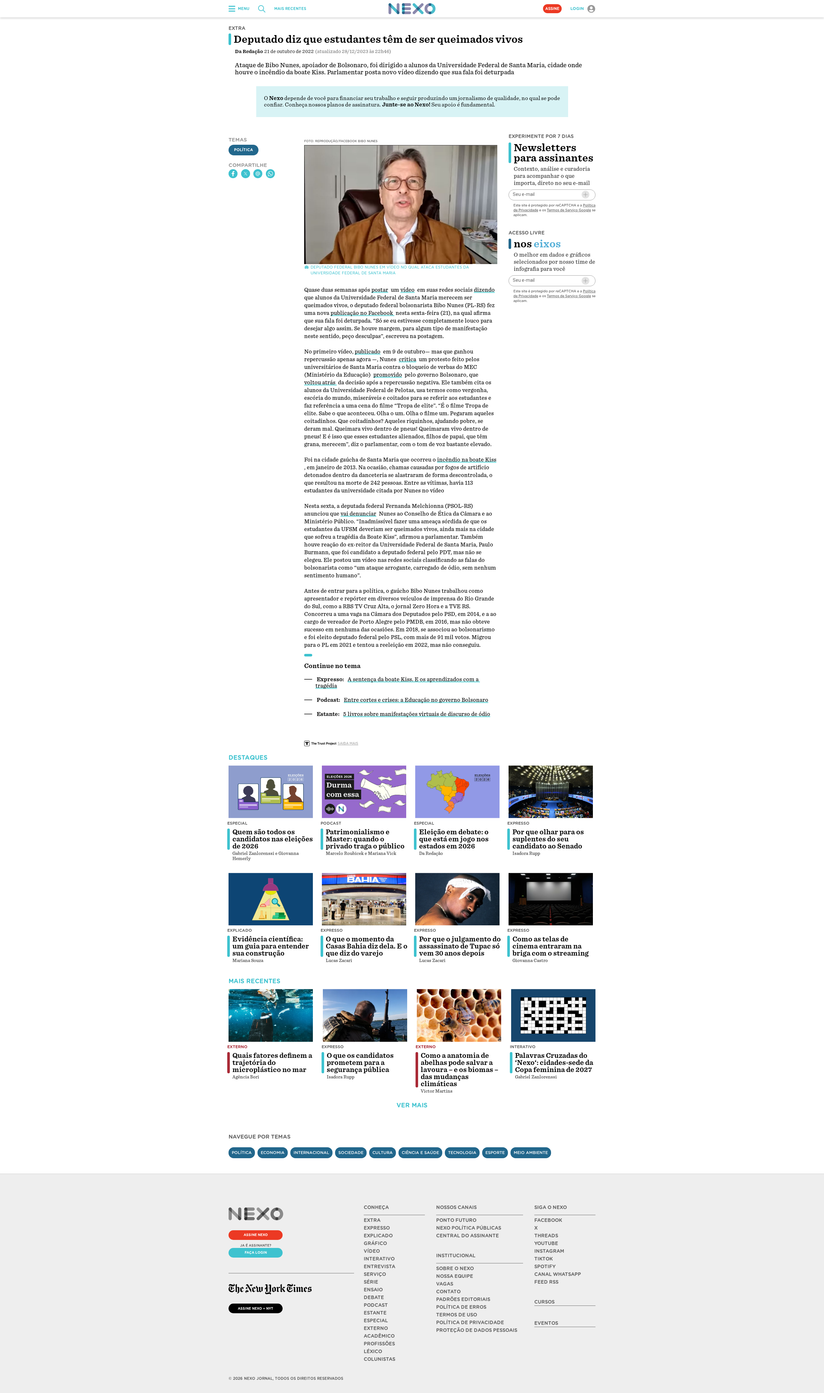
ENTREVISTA (379, 1266)
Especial (237, 823)
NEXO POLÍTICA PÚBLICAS (468, 1228)
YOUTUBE (546, 1243)
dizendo (484, 290)
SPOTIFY (545, 1266)
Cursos (544, 1302)
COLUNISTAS (379, 1359)
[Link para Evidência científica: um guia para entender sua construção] (271, 899)
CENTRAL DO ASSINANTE (467, 1235)
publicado (367, 352)
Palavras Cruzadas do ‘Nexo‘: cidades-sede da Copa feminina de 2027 (554, 1062)
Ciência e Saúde (420, 1152)
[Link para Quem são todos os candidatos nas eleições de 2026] (271, 791)
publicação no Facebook (362, 313)
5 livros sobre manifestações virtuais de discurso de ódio (416, 714)
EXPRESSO (377, 1228)
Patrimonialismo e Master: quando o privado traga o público (365, 839)
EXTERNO (376, 1328)
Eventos (546, 1323)
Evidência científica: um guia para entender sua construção (270, 946)
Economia (273, 1152)
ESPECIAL (376, 1320)
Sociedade (350, 1152)
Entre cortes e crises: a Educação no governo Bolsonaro (416, 700)
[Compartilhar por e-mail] (257, 173)
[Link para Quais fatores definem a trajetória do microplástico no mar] (271, 1015)
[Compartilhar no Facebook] (233, 173)
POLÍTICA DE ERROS (461, 1307)
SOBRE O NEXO (455, 1268)
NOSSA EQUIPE (454, 1276)
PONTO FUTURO (456, 1220)
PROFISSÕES (379, 1343)
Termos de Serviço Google (569, 210)
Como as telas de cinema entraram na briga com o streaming (550, 946)
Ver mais (412, 1105)
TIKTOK (543, 1258)
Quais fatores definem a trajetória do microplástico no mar (272, 1062)
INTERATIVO (379, 1258)
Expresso (518, 823)
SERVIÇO (375, 1274)
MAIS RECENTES (290, 8)
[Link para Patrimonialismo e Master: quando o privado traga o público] (364, 791)
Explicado (239, 930)
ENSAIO (373, 1289)
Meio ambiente (531, 1152)
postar (379, 290)
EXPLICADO (378, 1235)
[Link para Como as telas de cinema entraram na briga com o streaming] (551, 899)
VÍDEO (372, 1251)
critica (407, 359)
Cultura (382, 1152)
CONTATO (448, 1291)
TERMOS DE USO (456, 1314)
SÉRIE (371, 1282)
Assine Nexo (256, 1235)
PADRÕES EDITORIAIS (463, 1299)
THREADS (546, 1235)
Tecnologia (462, 1152)
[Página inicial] (412, 8)
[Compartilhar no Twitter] (245, 173)
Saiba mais (348, 743)
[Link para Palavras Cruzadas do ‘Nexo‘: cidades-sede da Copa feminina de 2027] (553, 1015)
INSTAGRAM (549, 1251)
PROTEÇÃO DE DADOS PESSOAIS (476, 1330)
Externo (237, 1046)
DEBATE (374, 1297)
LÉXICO (373, 1351)
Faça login (256, 1252)
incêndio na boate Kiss (466, 460)
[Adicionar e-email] (585, 194)
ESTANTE (375, 1312)
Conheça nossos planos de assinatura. (333, 105)
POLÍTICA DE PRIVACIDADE (470, 1322)
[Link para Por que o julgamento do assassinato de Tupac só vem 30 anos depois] (457, 899)
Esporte (495, 1152)
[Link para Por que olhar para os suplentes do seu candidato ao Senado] (551, 791)
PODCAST (376, 1305)
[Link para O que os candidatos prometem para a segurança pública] (365, 1015)
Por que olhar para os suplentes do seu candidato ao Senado (548, 839)
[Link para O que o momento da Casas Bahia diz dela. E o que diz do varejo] (364, 899)
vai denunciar (358, 514)
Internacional (311, 1152)
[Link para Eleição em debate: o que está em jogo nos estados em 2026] (457, 791)
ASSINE (552, 8)
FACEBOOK (548, 1220)
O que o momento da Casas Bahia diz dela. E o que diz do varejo (366, 946)
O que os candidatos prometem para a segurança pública (360, 1062)
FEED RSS (546, 1282)
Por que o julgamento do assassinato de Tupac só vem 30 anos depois (460, 946)
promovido (387, 375)
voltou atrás (320, 383)
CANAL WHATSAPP (557, 1274)
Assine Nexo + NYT (255, 1308)
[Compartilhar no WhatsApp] (270, 173)
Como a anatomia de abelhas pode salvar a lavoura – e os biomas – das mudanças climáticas (459, 1069)
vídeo (407, 290)
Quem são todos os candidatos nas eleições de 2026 (272, 839)
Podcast (331, 823)
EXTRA (372, 1220)
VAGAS (444, 1284)
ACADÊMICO (379, 1336)
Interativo (523, 1046)
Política (243, 150)
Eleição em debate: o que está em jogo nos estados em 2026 (454, 839)
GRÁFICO (375, 1243)
